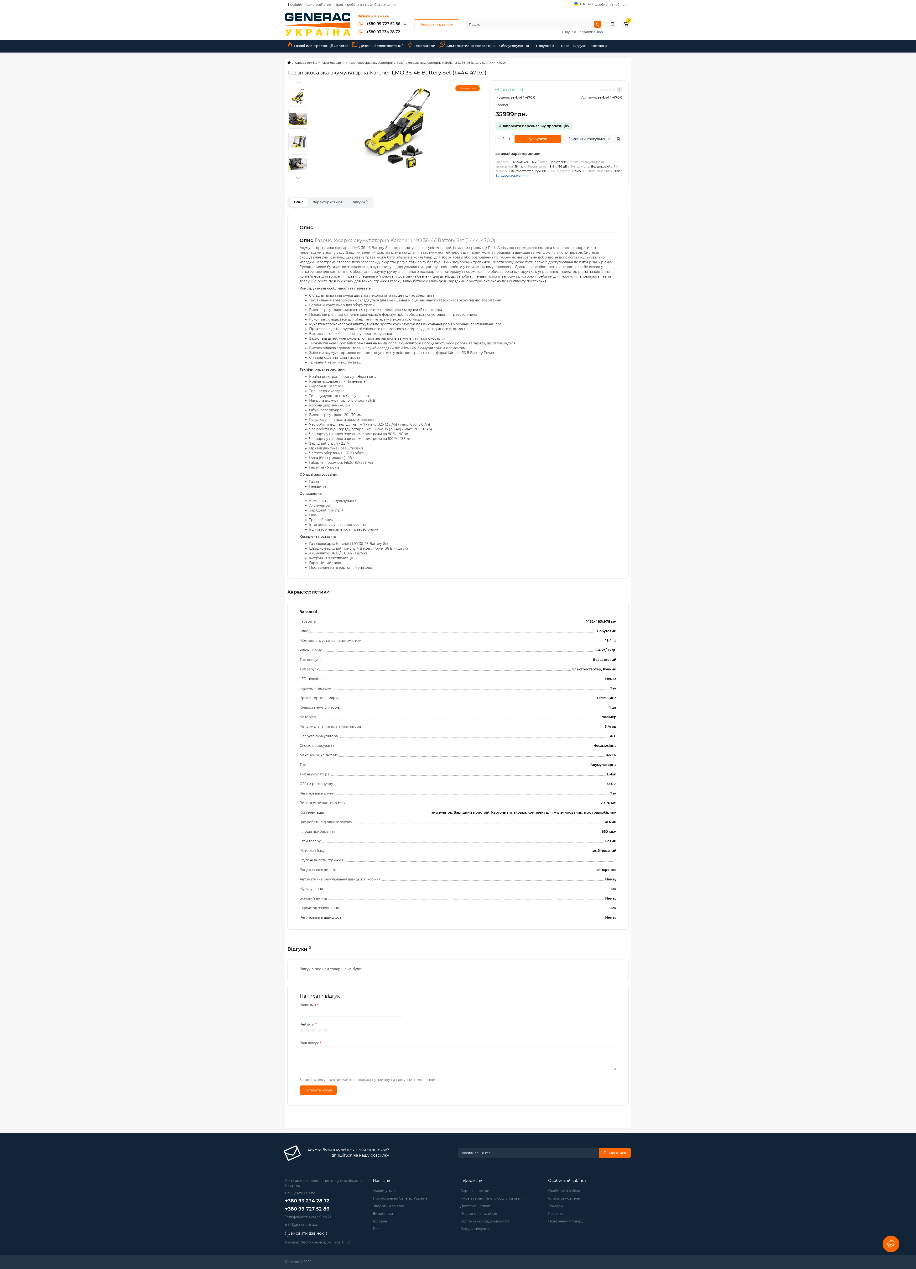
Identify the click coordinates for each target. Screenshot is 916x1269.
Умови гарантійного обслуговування (493, 1198)
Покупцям (545, 46)
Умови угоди (384, 1191)
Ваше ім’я (308, 1005)
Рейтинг (307, 1024)
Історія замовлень (564, 1198)
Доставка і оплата (475, 1206)
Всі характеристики (511, 175)
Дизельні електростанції (381, 46)
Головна (380, 1221)
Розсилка (556, 1213)
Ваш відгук (309, 1043)
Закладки (556, 1206)
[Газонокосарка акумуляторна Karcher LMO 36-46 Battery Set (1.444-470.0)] (397, 128)
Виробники (383, 1213)
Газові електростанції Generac (321, 46)
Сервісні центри (474, 1191)
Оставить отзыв (318, 1090)
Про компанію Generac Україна (400, 1198)
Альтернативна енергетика (470, 46)
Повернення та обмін (479, 1213)
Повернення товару (565, 1221)
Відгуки (580, 46)
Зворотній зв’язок (388, 1206)
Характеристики (327, 202)
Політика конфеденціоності (484, 1221)
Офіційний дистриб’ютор (310, 4)
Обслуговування (514, 46)
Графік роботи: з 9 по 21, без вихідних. (366, 4)
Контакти (598, 46)
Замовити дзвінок (436, 24)
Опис (298, 202)
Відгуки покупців (475, 1229)
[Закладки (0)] (612, 24)
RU (590, 4)
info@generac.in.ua (301, 1224)
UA (583, 4)
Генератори (424, 46)
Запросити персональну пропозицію (535, 126)
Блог (565, 46)
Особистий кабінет (565, 1191)
